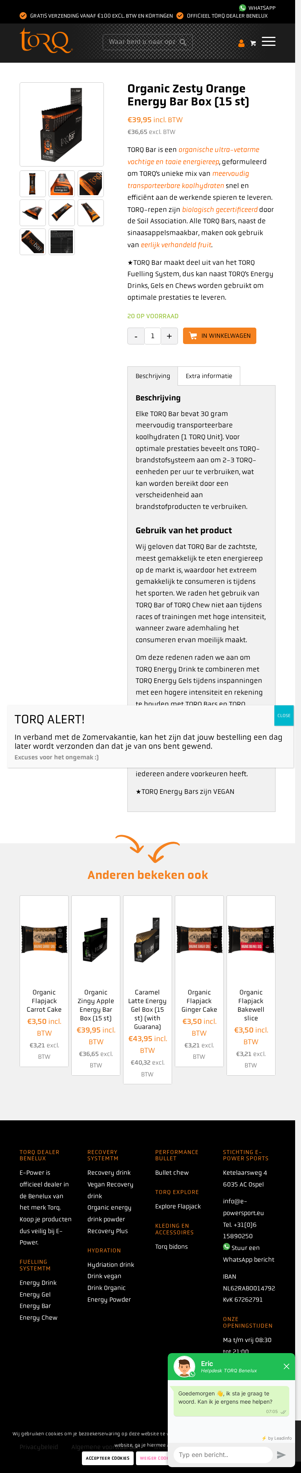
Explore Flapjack (178, 1206)
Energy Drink (38, 1282)
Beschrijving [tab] (153, 376)
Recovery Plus (107, 1231)
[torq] (60, 41)
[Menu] (265, 41)
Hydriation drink (110, 1264)
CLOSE (283, 715)
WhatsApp (261, 8)
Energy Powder (109, 1299)
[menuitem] (255, 8)
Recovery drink (109, 1172)
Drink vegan (104, 1276)
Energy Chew (39, 1317)
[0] (253, 43)
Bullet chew (172, 1172)
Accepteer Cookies (107, 1458)
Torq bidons (171, 1246)
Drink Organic (106, 1288)
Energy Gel (35, 1294)
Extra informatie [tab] (209, 376)
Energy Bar (35, 1306)
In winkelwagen (226, 335)
